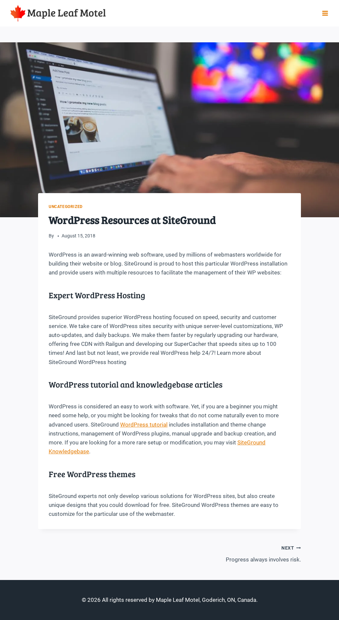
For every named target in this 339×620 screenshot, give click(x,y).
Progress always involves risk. (263, 554)
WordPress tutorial (144, 424)
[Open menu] (325, 13)
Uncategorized (66, 206)
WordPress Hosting (110, 295)
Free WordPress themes (92, 473)
